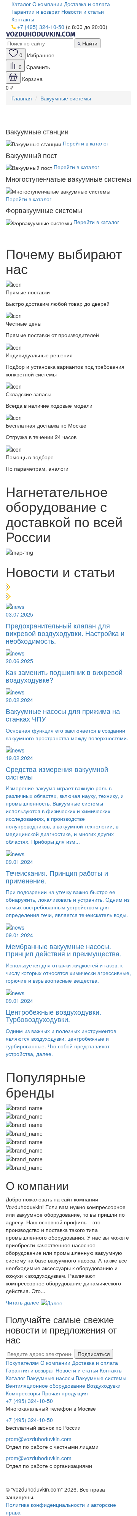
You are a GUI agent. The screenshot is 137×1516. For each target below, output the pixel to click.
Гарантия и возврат (30, 1370)
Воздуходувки (104, 1385)
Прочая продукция (64, 1393)
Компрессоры (23, 1393)
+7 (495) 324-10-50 (41, 27)
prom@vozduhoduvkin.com (39, 1439)
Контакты (22, 19)
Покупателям (22, 1362)
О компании (47, 4)
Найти (89, 43)
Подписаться (94, 1354)
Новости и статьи (82, 11)
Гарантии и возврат (35, 11)
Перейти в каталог (85, 143)
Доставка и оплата (87, 4)
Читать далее (23, 1302)
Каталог (21, 4)
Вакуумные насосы (50, 1378)
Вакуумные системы (65, 98)
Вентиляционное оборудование (45, 1385)
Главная (21, 98)
